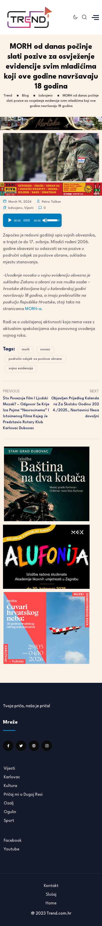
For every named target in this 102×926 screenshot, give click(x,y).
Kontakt (51, 886)
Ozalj (9, 803)
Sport (9, 821)
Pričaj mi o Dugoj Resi (23, 794)
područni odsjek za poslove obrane (35, 359)
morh (25, 349)
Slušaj (51, 894)
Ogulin (10, 812)
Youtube (11, 849)
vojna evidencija (21, 368)
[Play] (9, 220)
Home (51, 903)
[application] (32, 219)
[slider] (26, 220)
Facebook (13, 840)
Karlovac (12, 777)
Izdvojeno (15, 208)
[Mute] (44, 220)
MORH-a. (34, 309)
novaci (45, 349)
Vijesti (28, 208)
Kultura (10, 786)
